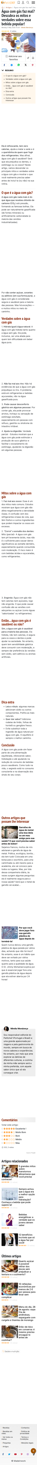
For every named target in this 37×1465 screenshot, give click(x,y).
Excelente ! (20, 1128)
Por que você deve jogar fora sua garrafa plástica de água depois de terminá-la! (18, 934)
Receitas (6, 1428)
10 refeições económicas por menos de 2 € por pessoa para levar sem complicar (18, 1291)
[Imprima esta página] (33, 58)
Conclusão (10, 95)
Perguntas (7, 1443)
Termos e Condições (24, 1438)
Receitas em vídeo (7, 1432)
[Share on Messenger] (11, 65)
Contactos (25, 1428)
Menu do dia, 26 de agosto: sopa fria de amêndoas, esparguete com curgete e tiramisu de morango (18, 1313)
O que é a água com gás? (16, 76)
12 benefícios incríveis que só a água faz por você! (27, 1238)
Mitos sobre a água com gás (17, 82)
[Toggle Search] (28, 2)
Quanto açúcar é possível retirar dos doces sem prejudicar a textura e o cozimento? (18, 1268)
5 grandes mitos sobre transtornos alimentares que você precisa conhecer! (18, 1173)
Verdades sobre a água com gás (19, 79)
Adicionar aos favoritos (15, 58)
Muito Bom (20, 1132)
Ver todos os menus (7, 1438)
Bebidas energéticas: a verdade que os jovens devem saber (27, 1219)
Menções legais (27, 1443)
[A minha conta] (23, 2)
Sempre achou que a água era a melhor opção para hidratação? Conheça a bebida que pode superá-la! (18, 1197)
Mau (17, 1143)
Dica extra (10, 91)
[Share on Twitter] (25, 65)
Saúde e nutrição (12, 1351)
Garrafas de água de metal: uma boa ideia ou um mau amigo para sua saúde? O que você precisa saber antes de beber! (18, 835)
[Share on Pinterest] (32, 65)
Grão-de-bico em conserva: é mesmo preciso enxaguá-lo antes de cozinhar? (18, 1333)
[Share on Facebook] (4, 65)
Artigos (6, 1447)
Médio (18, 1139)
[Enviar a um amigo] (28, 58)
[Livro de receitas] (19, 2)
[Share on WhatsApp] (18, 65)
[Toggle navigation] (33, 2)
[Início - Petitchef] (3, 7)
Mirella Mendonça (27, 27)
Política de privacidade (24, 1432)
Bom (17, 1136)
